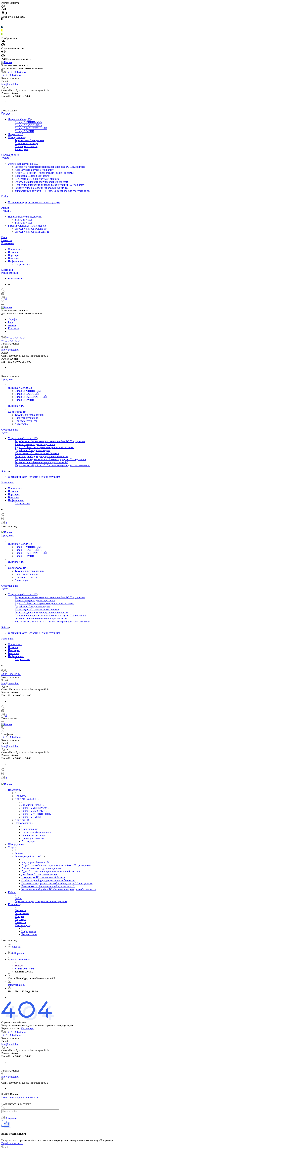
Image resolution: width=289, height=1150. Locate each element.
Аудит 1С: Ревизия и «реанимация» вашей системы (44, 172)
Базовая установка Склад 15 (31, 228)
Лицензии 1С (15, 134)
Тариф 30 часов (23, 222)
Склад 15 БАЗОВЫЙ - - (28, 125)
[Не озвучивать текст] (3, 56)
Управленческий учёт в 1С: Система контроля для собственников (52, 190)
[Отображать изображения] (3, 41)
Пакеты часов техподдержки (24, 216)
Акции (5, 207)
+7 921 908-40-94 (16, 72)
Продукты (7, 113)
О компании (15, 249)
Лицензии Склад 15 (19, 119)
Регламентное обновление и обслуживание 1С (41, 187)
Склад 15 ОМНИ (24, 131)
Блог (4, 237)
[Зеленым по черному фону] (2, 35)
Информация (16, 261)
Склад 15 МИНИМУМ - (28, 122)
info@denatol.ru (10, 84)
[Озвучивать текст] (3, 52)
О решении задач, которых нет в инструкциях (34, 202)
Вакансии (13, 258)
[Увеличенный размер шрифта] (4, 13)
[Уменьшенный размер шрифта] (3, 5)
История (13, 252)
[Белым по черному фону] (2, 24)
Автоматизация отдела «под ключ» (35, 169)
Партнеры (14, 255)
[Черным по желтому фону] (2, 31)
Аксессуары (21, 149)
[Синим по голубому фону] (2, 27)
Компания (7, 243)
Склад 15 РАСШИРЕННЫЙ (31, 128)
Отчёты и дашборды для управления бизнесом (41, 181)
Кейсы (5, 196)
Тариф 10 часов (23, 219)
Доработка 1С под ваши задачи (32, 175)
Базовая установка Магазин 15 (32, 231)
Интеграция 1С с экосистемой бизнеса (37, 178)
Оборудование (16, 137)
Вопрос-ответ (22, 264)
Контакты (7, 269)
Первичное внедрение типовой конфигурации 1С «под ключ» (50, 184)
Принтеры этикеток (26, 146)
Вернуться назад (10, 1028)
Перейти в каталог (12, 1143)
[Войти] (2, 294)
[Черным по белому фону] (2, 20)
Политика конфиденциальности (19, 1097)
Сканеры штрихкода (26, 143)
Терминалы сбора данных (29, 140)
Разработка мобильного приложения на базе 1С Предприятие (50, 166)
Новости (6, 240)
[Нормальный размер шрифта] (3, 9)
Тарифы (6, 210)
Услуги (5, 158)
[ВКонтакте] (9, 284)
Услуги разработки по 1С (22, 163)
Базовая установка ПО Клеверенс (27, 225)
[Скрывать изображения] (3, 45)
